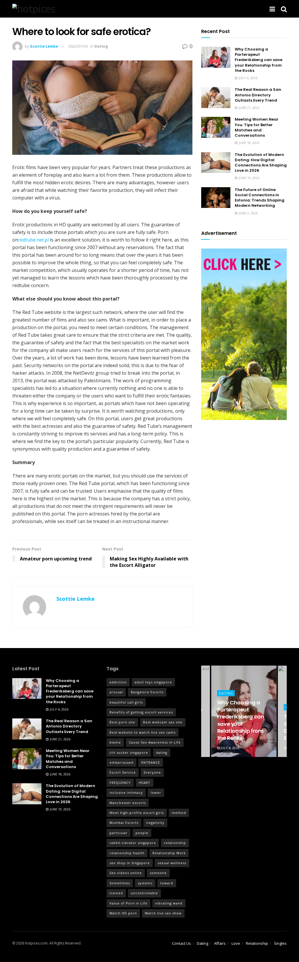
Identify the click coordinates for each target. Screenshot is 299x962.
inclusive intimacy (126, 792)
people (141, 833)
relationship (175, 843)
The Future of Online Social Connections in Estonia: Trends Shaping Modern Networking (259, 198)
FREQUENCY (120, 782)
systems (145, 883)
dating (161, 752)
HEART (144, 782)
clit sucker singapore (128, 752)
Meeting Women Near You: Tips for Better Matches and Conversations (257, 127)
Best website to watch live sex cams (142, 732)
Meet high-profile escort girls (136, 812)
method (179, 812)
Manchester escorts (127, 802)
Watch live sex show (163, 913)
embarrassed (121, 762)
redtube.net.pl (33, 240)
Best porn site (122, 722)
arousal (116, 692)
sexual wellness (172, 863)
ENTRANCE (150, 762)
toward (166, 883)
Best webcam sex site (162, 722)
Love (236, 943)
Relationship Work (169, 853)
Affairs (220, 943)
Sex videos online (125, 873)
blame (115, 742)
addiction (118, 682)
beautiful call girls (126, 702)
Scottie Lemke (44, 46)
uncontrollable (144, 893)
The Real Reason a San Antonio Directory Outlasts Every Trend (258, 95)
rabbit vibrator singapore (132, 843)
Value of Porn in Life (128, 903)
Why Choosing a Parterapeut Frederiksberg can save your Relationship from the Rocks (258, 59)
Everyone (152, 772)
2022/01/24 (78, 46)
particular (118, 833)
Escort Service (122, 772)
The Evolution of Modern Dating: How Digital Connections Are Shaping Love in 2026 (261, 162)
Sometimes (119, 883)
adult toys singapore (153, 682)
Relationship (257, 943)
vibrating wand (168, 903)
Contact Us (181, 943)
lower (156, 792)
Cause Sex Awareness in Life (155, 742)
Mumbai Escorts (123, 822)
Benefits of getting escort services (141, 712)
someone (158, 873)
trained (116, 893)
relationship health (127, 853)
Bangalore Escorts (147, 692)
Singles (280, 943)
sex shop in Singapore (129, 863)
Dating (101, 46)
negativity (155, 822)
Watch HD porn (123, 913)
